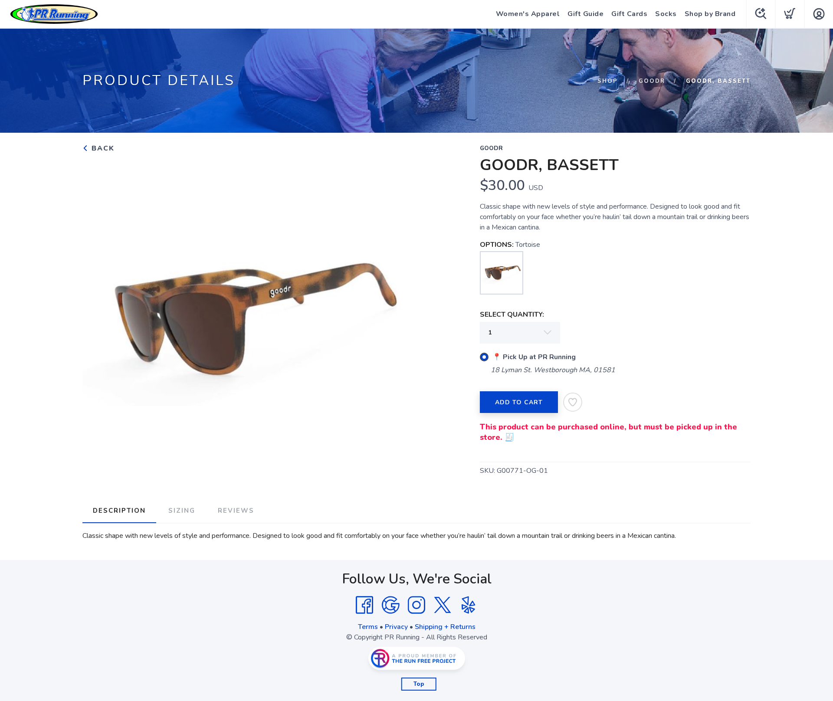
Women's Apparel (528, 14)
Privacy (396, 627)
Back (102, 148)
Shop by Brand (710, 14)
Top (418, 684)
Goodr (652, 81)
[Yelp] (469, 605)
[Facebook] (364, 605)
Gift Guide (585, 14)
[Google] (390, 605)
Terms (368, 627)
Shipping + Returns (445, 627)
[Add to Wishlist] (572, 402)
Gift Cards (629, 14)
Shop (607, 81)
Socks (666, 14)
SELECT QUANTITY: (512, 314)
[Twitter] (443, 605)
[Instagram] (416, 605)
